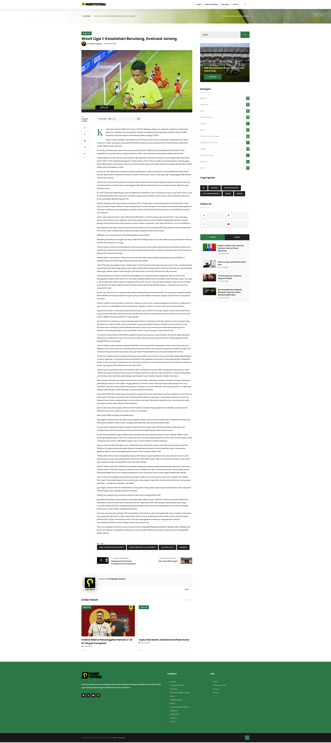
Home (198, 4)
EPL (204, 188)
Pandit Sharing (211, 4)
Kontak (216, 689)
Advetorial (204, 105)
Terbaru (203, 123)
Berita (202, 130)
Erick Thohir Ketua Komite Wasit (111, 547)
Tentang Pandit (219, 685)
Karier (215, 692)
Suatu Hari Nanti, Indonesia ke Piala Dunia (164, 639)
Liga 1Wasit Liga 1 (167, 547)
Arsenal (240, 194)
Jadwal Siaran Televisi (208, 142)
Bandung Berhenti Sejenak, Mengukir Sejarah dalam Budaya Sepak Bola (230, 292)
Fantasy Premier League (209, 136)
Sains (202, 111)
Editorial (225, 4)
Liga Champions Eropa (211, 194)
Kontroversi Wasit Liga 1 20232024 (142, 547)
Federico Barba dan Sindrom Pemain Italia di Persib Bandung (231, 248)
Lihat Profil (90, 589)
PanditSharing (205, 117)
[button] (85, 108)
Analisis (203, 149)
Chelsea (228, 194)
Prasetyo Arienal (117, 579)
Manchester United (231, 188)
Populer (212, 237)
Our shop (212, 77)
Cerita (235, 4)
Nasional (87, 16)
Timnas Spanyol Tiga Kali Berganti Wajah (229, 277)
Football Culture (206, 155)
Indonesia (183, 547)
